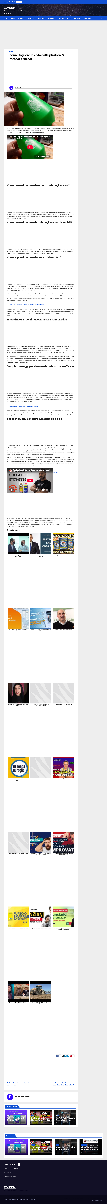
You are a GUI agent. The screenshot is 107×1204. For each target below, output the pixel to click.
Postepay (41, 18)
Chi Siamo (77, 18)
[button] (101, 18)
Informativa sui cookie (10, 1176)
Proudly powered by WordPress (11, 1199)
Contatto (88, 18)
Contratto (30, 18)
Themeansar (32, 1199)
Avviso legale (8, 1172)
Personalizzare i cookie (97, 1200)
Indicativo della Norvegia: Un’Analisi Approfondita (40, 1120)
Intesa (20, 18)
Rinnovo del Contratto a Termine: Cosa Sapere (90, 1149)
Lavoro (61, 18)
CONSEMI (10, 7)
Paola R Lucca (20, 87)
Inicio (13, 18)
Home (59, 1198)
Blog (69, 18)
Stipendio (51, 18)
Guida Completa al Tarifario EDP (15, 1119)
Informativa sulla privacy (11, 1168)
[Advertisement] (53, 32)
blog (11, 51)
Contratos (84, 1144)
